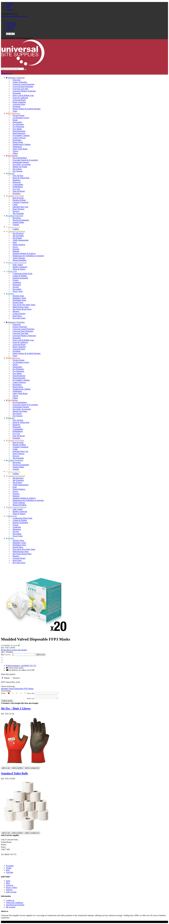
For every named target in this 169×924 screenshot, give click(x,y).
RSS (8, 7)
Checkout (9, 29)
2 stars (21, 693)
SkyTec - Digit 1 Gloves (16, 708)
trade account (11, 892)
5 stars (9, 693)
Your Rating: (6, 691)
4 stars (13, 693)
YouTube (9, 10)
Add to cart (41, 654)
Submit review (7, 701)
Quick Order (11, 25)
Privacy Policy (11, 887)
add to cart (6, 768)
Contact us (10, 900)
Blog (8, 883)
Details (7, 678)
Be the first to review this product (14, 650)
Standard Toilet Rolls (14, 773)
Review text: (30, 698)
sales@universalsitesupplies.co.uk (14, 16)
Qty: (2, 654)
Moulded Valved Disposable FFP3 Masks (17, 689)
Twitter (9, 5)
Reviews (16, 678)
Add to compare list (32, 768)
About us (9, 885)
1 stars (25, 693)
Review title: (30, 693)
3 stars (17, 693)
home (8, 881)
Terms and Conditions (14, 902)
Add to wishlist (17, 768)
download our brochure (15, 905)
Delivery (9, 890)
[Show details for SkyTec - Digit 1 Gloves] (26, 765)
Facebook (10, 3)
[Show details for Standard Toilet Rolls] (26, 830)
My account (10, 23)
